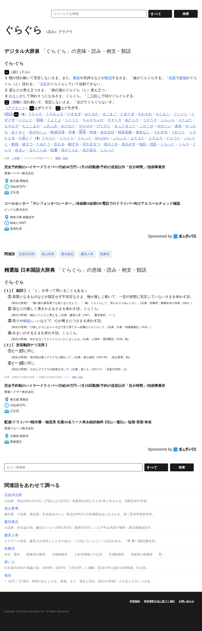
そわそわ (145, 114)
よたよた (185, 120)
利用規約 (135, 601)
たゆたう (43, 144)
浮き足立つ (91, 144)
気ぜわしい (38, 132)
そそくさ (114, 120)
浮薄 (71, 132)
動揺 (108, 78)
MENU (8, 4)
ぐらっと (84, 138)
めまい (14, 96)
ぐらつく (173, 138)
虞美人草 (87, 254)
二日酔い (94, 96)
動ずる (73, 144)
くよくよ (54, 120)
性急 (93, 132)
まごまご (109, 114)
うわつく (178, 132)
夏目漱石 (67, 254)
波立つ (27, 144)
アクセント (17, 108)
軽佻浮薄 (57, 132)
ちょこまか (31, 126)
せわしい (164, 126)
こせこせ (146, 126)
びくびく (104, 126)
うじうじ (72, 120)
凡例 (65, 158)
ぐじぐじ (180, 114)
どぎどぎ (127, 114)
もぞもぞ (11, 126)
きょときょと (125, 126)
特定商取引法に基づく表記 (159, 601)
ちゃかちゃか (93, 120)
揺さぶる (111, 144)
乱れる (59, 144)
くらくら (67, 138)
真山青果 (48, 254)
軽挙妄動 (125, 132)
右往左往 (107, 132)
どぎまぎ (74, 114)
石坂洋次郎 (27, 254)
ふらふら (168, 120)
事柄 (76, 78)
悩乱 (142, 144)
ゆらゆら (102, 138)
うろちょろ (54, 114)
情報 (57, 158)
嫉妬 (26, 321)
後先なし (143, 132)
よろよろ (155, 138)
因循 (39, 120)
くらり (183, 144)
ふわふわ (50, 126)
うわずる (160, 132)
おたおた (92, 114)
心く (24, 138)
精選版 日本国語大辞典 (29, 270)
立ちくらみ (38, 150)
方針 (43, 84)
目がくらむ (70, 150)
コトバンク (23, 14)
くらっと (168, 144)
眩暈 (54, 150)
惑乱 (153, 144)
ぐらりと (49, 138)
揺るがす (129, 144)
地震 (172, 78)
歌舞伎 (105, 254)
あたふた (132, 120)
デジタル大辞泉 (22, 51)
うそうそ (150, 120)
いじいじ (26, 120)
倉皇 (178, 126)
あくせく (18, 132)
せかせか (86, 126)
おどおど (68, 126)
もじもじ (163, 114)
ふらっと (107, 150)
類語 (9, 114)
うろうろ (35, 114)
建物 (182, 78)
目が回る (89, 150)
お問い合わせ (186, 601)
